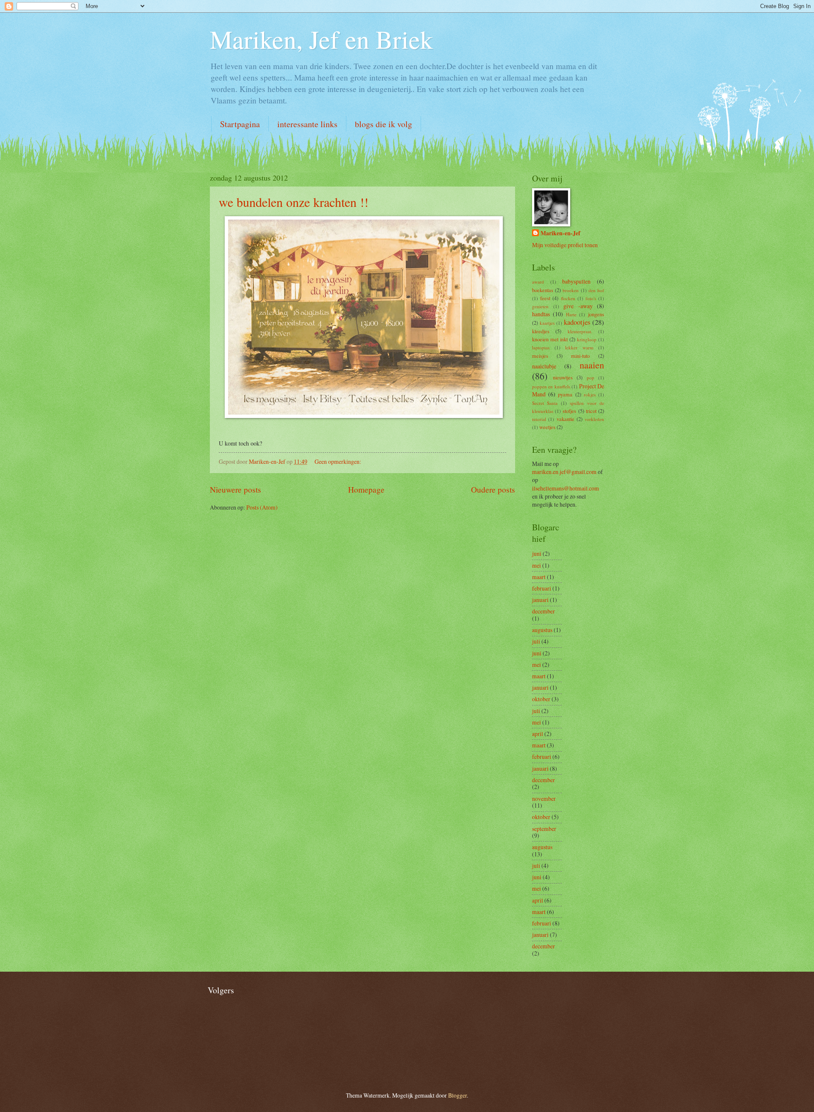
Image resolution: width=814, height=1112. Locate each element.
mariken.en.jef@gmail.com (564, 472)
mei (536, 565)
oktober (541, 699)
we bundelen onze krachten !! (293, 201)
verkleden (594, 419)
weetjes (547, 427)
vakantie (565, 418)
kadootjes (577, 322)
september (544, 829)
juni (536, 553)
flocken (568, 298)
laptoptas (540, 347)
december (543, 611)
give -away (578, 306)
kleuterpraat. (580, 331)
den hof (596, 290)
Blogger (457, 1095)
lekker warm (579, 347)
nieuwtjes (563, 377)
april (537, 734)
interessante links (307, 124)
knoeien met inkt (550, 339)
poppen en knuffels (551, 386)
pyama (565, 394)
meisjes (540, 355)
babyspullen (576, 281)
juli (536, 641)
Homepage (366, 489)
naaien (592, 365)
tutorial (539, 419)
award (538, 282)
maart (539, 577)
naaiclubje (544, 366)
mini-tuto (580, 355)
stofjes (569, 410)
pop (590, 377)
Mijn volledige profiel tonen (565, 245)
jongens (596, 314)
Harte (571, 314)
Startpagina (240, 124)
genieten (540, 306)
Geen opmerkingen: (338, 461)
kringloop (587, 339)
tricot (591, 410)
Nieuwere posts (235, 489)
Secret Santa (545, 403)
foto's (590, 298)
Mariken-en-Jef (560, 233)
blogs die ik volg (383, 124)
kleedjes (540, 331)
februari (541, 588)
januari (540, 600)
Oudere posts (493, 489)
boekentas (542, 290)
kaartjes (547, 323)
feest (545, 298)
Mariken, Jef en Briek (321, 39)
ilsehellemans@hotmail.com (565, 488)
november (544, 798)
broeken (571, 290)
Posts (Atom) (262, 507)
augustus (542, 630)
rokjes (590, 394)
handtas (541, 314)
